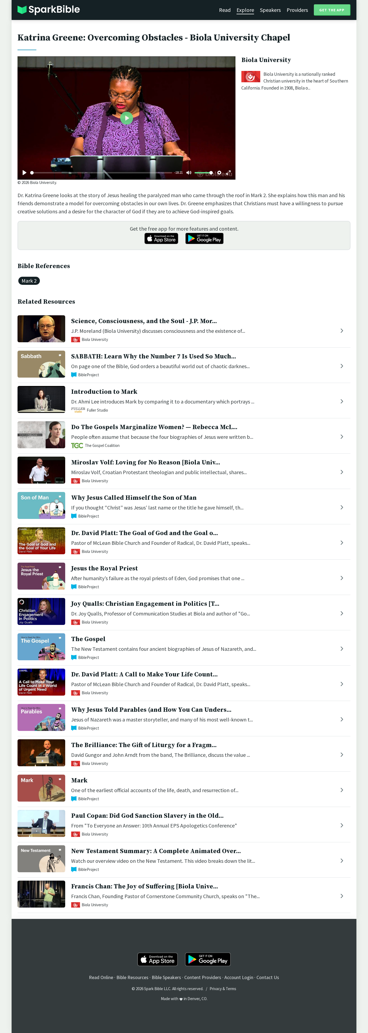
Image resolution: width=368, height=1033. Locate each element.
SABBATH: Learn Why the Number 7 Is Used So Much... (153, 357)
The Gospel (88, 639)
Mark (79, 781)
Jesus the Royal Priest (104, 569)
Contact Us (267, 977)
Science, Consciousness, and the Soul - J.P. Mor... (144, 321)
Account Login (238, 977)
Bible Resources (132, 977)
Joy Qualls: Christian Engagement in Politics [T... (145, 604)
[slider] (101, 172)
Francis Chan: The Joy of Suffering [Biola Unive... (144, 887)
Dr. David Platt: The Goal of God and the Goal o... (144, 533)
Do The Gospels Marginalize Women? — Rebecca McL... (154, 427)
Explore (245, 9)
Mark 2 (29, 280)
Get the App (332, 10)
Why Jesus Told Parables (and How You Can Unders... (151, 710)
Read (225, 9)
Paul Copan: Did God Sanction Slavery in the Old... (147, 816)
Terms (231, 988)
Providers (297, 9)
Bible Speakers (166, 977)
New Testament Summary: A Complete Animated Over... (156, 851)
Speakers (270, 9)
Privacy (216, 988)
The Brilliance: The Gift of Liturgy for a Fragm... (144, 745)
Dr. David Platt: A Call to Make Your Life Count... (144, 675)
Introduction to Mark (104, 392)
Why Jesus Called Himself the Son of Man (134, 498)
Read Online (101, 977)
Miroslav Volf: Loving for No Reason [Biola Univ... (145, 463)
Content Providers (202, 977)
